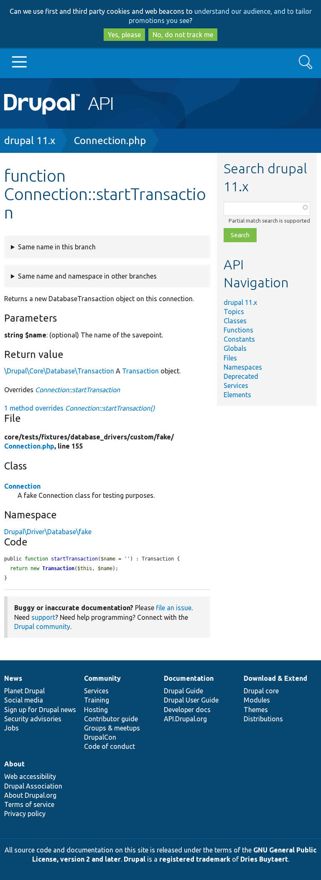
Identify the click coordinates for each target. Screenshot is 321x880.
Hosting (96, 709)
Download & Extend (275, 678)
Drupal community (42, 626)
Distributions (263, 719)
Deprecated (241, 376)
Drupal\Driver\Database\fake (48, 531)
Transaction (140, 371)
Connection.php (110, 140)
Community (102, 678)
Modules (257, 700)
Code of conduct (109, 746)
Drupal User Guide (191, 700)
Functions (238, 330)
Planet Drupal (24, 691)
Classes (235, 321)
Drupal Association (33, 786)
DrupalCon (100, 737)
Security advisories (32, 719)
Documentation (189, 678)
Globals (235, 348)
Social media (23, 700)
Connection (22, 486)
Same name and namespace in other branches (87, 276)
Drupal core (261, 691)
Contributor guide (111, 719)
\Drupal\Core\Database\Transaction (59, 371)
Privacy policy (25, 813)
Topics (234, 311)
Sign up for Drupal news (40, 709)
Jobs (11, 728)
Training (96, 700)
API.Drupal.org (185, 719)
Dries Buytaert (264, 859)
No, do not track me (183, 34)
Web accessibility (30, 776)
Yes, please (124, 34)
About (14, 764)
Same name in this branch (57, 247)
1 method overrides (79, 408)
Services (236, 385)
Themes (256, 709)
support (43, 617)
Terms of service (29, 804)
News (13, 678)
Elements (237, 394)
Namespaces (243, 367)
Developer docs (187, 709)
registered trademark (194, 859)
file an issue (173, 607)
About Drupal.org (30, 795)
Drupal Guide (183, 691)
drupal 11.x (29, 140)
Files (230, 358)
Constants (239, 339)
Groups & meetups (112, 728)
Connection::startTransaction (77, 389)
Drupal (134, 859)
